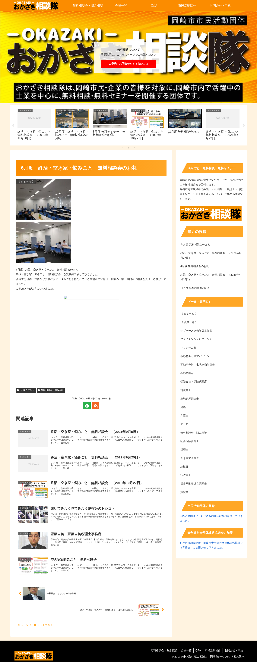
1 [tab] (123, 148)
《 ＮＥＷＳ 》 (27, 390)
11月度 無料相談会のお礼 (195, 287)
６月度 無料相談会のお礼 (195, 244)
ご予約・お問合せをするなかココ (128, 63)
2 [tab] (128, 148)
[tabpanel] (34, 125)
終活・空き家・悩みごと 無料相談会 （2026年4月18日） (210, 277)
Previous (13, 125)
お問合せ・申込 (234, 650)
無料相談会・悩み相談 (52, 390)
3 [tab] (134, 148)
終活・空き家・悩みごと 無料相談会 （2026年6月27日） (210, 255)
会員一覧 (186, 650)
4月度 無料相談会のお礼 (194, 266)
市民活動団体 (213, 650)
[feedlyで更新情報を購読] (87, 405)
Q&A (198, 650)
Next (244, 125)
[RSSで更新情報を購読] (95, 405)
